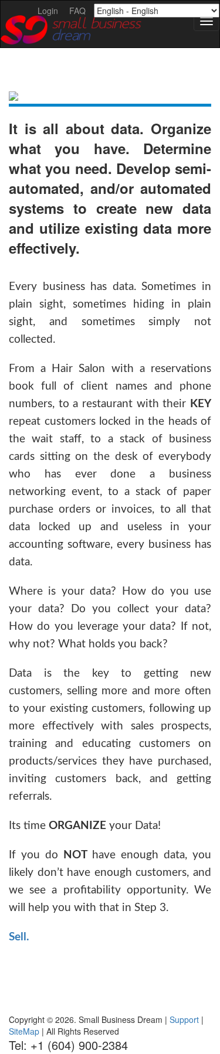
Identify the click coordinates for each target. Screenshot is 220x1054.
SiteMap (24, 1031)
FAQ (77, 10)
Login (48, 10)
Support (184, 1019)
